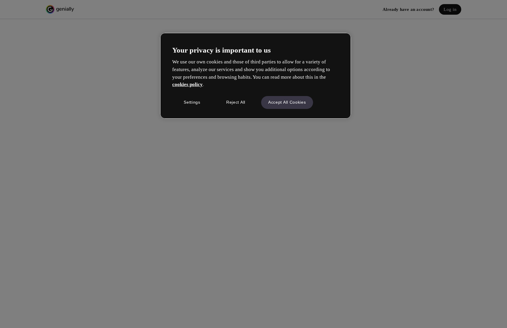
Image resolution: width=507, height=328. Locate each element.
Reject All (235, 102)
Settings (192, 102)
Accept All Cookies (287, 102)
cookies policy (187, 84)
